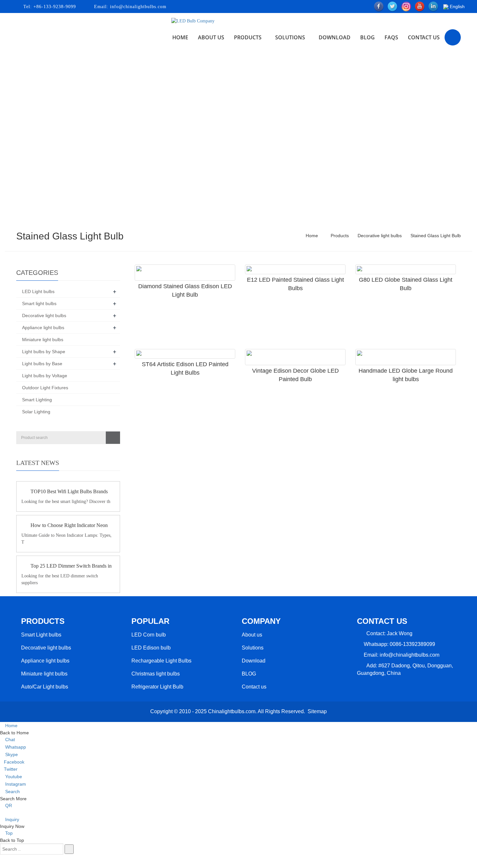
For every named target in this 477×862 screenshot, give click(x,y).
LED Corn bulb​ (148, 634)
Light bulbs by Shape (43, 351)
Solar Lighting (36, 411)
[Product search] (113, 437)
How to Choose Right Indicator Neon (69, 525)
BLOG (249, 673)
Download (334, 37)
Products (248, 37)
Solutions (290, 37)
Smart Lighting (37, 399)
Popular (150, 621)
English (456, 6)
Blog (367, 37)
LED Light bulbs (38, 291)
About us (211, 37)
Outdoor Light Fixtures (45, 387)
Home (180, 37)
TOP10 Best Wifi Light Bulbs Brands (69, 491)
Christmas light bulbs (155, 673)
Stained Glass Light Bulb (435, 235)
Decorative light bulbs (379, 235)
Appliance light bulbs (43, 327)
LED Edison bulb (151, 647)
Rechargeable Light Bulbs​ (161, 660)
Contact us (424, 37)
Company (261, 621)
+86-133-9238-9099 (54, 6)
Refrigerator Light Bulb (157, 686)
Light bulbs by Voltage (44, 375)
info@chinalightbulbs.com (137, 6)
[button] (263, 37)
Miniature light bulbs (42, 339)
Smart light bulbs (39, 303)
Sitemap (317, 711)
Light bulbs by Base (42, 363)
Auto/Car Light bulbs (44, 686)
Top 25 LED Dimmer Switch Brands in (71, 566)
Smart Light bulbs (41, 634)
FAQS (391, 37)
